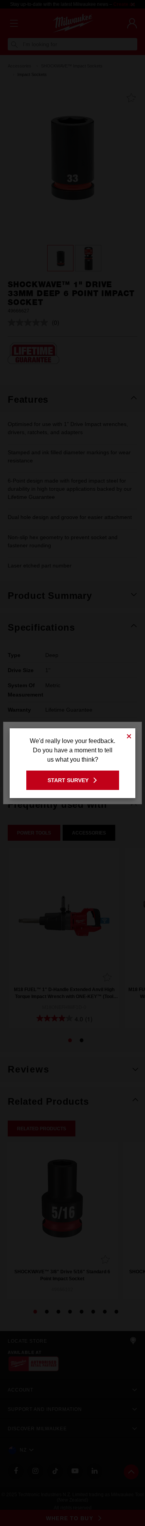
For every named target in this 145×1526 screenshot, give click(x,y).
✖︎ (129, 735)
